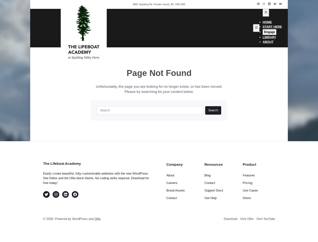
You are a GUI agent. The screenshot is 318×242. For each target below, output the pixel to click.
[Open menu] (256, 28)
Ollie (97, 219)
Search (213, 110)
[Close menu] (266, 13)
